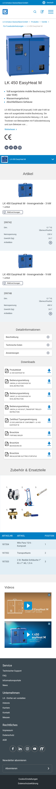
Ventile (44, 22)
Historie (6, 703)
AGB (5, 740)
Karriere (6, 708)
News (5, 685)
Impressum (8, 730)
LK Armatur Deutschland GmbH (15, 22)
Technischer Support (12, 671)
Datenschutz (8, 735)
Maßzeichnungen (13, 212)
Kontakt (6, 712)
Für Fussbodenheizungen (13, 26)
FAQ (4, 675)
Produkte (35, 22)
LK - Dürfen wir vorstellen (14, 698)
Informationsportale (12, 680)
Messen (6, 717)
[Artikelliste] (42, 11)
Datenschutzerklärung (28, 783)
